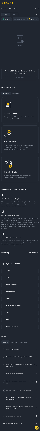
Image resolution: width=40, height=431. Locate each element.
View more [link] (32, 253)
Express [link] (4, 9)
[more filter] (37, 14)
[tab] (4, 9)
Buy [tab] (6, 14)
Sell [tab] (14, 14)
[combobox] (6, 19)
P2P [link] (10, 9)
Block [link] (15, 9)
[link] (20, 270)
